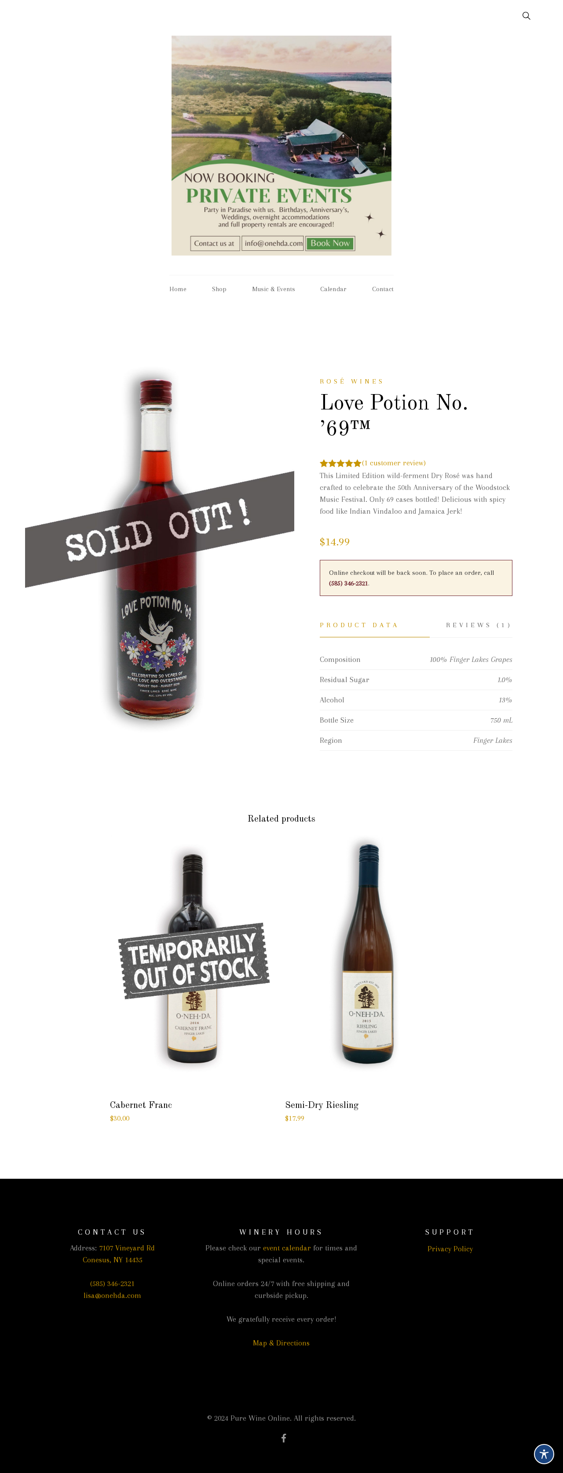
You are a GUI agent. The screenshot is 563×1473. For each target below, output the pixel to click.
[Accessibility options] (544, 1454)
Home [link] (177, 289)
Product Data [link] (359, 625)
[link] (521, 16)
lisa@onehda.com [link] (112, 1295)
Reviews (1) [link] (479, 625)
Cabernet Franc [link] (141, 1105)
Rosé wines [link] (352, 381)
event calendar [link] (287, 1247)
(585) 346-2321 (348, 583)
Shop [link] (219, 289)
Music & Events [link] (273, 289)
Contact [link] (383, 289)
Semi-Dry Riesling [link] (321, 1105)
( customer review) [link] (394, 462)
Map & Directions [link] (281, 1342)
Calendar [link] (333, 289)
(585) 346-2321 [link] (112, 1283)
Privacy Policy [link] (450, 1248)
